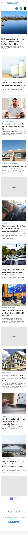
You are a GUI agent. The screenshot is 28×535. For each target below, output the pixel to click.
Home (2, 7)
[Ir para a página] (12, 2)
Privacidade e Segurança (14, 519)
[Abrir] (1, 3)
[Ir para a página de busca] (4, 3)
